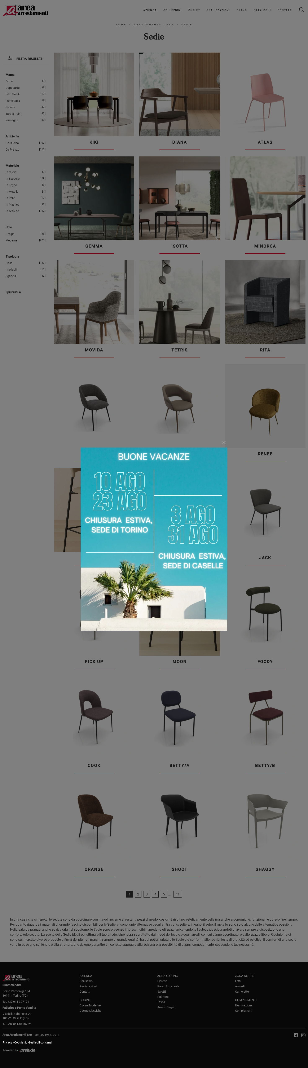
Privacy (7, 1042)
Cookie (18, 1042)
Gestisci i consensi (40, 1042)
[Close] (224, 442)
